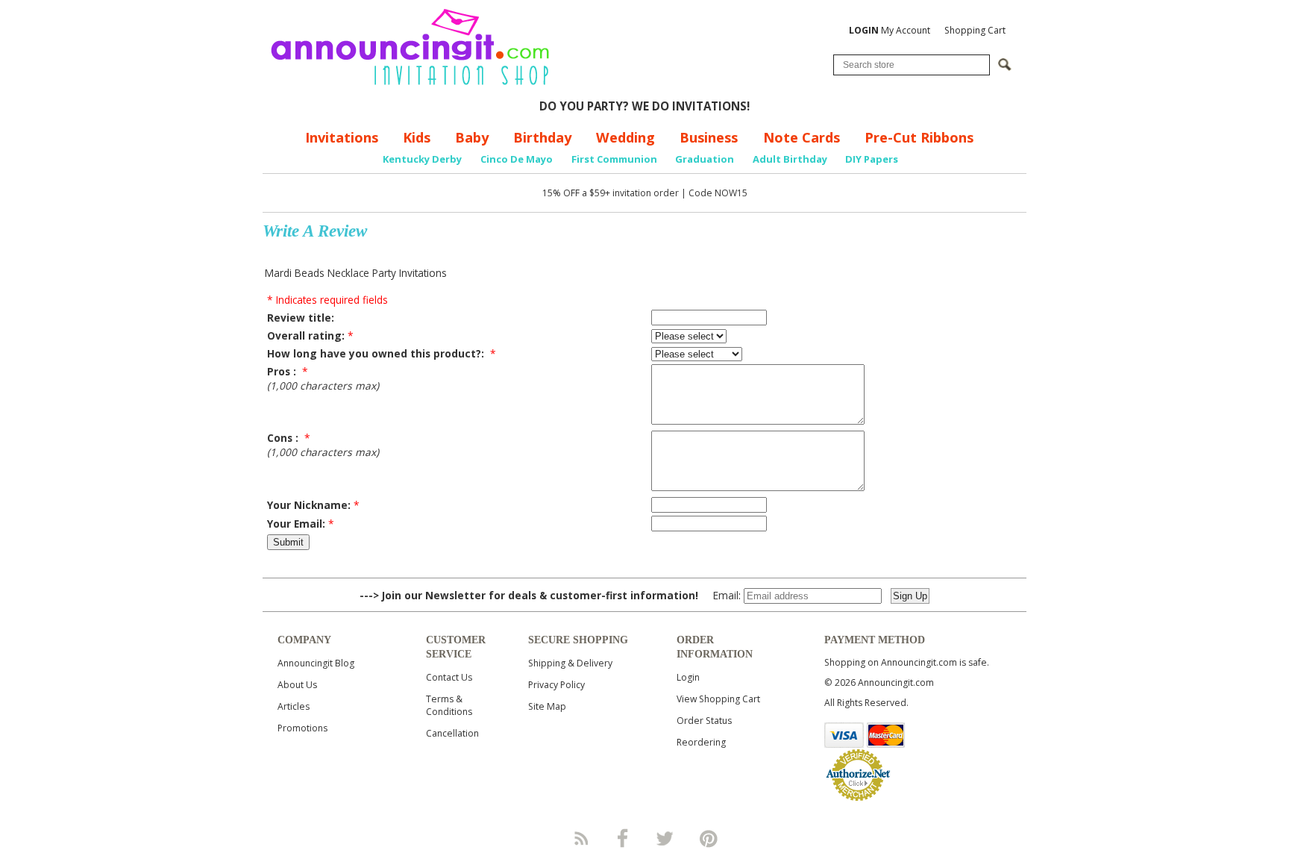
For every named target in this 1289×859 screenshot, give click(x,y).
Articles (293, 706)
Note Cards (801, 137)
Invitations (341, 137)
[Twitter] (666, 838)
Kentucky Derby (422, 159)
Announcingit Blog (315, 663)
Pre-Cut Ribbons (919, 137)
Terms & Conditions (449, 705)
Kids (416, 137)
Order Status (704, 720)
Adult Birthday (790, 159)
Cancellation (452, 733)
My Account (889, 30)
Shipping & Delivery (570, 663)
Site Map (547, 706)
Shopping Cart (975, 30)
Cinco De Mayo (516, 159)
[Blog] (580, 838)
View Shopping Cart (718, 699)
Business (709, 137)
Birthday (542, 137)
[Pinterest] (708, 838)
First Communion (614, 159)
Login (688, 677)
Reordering (701, 742)
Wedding (625, 137)
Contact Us (449, 677)
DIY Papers (871, 159)
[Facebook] (623, 838)
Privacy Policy (556, 684)
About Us (297, 684)
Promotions (302, 728)
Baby (472, 137)
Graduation (704, 159)
